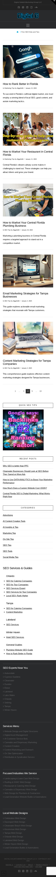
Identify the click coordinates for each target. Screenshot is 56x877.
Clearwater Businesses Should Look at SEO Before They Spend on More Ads (26, 472)
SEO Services (12, 624)
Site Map (38, 866)
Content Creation (11, 746)
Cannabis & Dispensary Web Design (20, 789)
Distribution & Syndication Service (19, 757)
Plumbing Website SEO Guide (19, 650)
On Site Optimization (13, 753)
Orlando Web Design (13, 836)
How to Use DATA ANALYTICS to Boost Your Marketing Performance (27, 481)
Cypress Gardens (12, 677)
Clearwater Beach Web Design (18, 825)
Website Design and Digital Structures (21, 731)
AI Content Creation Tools (14, 521)
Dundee (7, 684)
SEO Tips (7, 230)
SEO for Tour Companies (17, 584)
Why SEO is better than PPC (16, 466)
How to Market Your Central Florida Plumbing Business (24, 224)
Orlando (8, 699)
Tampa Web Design (13, 833)
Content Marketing (14, 612)
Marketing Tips (9, 88)
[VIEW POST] (28, 61)
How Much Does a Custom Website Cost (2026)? (25, 488)
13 (40, 391)
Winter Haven (10, 710)
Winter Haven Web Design (16, 844)
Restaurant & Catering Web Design (20, 786)
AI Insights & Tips (10, 527)
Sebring (7, 702)
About (30, 865)
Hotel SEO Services (15, 637)
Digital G (9, 865)
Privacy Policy (42, 865)
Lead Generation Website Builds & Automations (25, 797)
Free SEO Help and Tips (23, 866)
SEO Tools (7, 551)
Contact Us (20, 865)
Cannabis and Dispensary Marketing (20, 742)
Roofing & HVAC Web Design (17, 782)
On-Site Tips (8, 539)
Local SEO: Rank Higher (17, 595)
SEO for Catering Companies (19, 581)
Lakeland (8, 691)
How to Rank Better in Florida (20, 83)
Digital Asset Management (16, 735)
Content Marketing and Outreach (18, 750)
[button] (28, 26)
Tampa (7, 706)
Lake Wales (9, 695)
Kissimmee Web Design (15, 829)
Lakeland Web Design (14, 840)
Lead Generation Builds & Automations (21, 847)
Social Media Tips (10, 557)
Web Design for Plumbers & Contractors (22, 793)
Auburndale (9, 673)
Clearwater (9, 680)
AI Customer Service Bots (16, 739)
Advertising (8, 515)
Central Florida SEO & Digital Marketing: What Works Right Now (26, 495)
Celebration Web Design (15, 818)
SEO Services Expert (15, 588)
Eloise (7, 688)
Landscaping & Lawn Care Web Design (21, 778)
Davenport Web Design (14, 822)
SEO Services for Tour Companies (21, 592)
